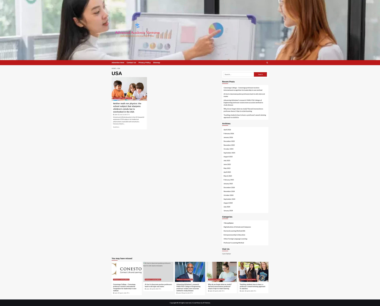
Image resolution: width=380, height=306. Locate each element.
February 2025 (229, 180)
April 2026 (227, 130)
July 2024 (227, 207)
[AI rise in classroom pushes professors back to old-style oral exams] (158, 272)
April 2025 (227, 172)
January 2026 (228, 137)
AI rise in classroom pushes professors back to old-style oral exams (244, 95)
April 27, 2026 (123, 293)
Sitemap (156, 63)
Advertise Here (118, 63)
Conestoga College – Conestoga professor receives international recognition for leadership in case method (243, 89)
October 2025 (228, 149)
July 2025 (227, 160)
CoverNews (196, 303)
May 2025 (227, 168)
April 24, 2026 (218, 291)
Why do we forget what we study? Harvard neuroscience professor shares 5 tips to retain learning (243, 110)
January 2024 (228, 210)
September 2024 (229, 199)
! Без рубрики (228, 223)
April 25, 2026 (186, 293)
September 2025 (229, 153)
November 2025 (229, 145)
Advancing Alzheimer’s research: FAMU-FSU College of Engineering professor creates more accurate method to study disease (243, 102)
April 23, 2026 (250, 291)
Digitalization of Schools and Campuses (237, 227)
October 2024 (228, 195)
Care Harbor (226, 254)
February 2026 (229, 133)
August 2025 (228, 156)
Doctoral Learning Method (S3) (234, 231)
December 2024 (229, 187)
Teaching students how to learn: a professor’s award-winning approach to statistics (245, 116)
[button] (267, 62)
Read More (116, 127)
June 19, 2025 (123, 114)
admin (116, 114)
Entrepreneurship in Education (234, 235)
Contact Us (131, 63)
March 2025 (228, 176)
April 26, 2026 (155, 288)
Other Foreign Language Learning (123, 98)
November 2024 (229, 191)
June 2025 (227, 164)
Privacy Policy (145, 63)
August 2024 (228, 203)
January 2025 (228, 183)
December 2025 (229, 141)
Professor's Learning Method (234, 243)
